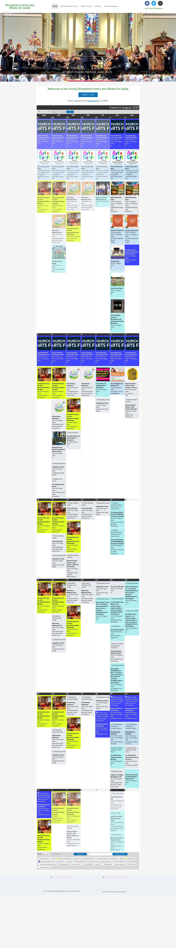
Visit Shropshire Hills (45, 867)
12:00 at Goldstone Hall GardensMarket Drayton (73, 568)
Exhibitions (114, 858)
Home (55, 6)
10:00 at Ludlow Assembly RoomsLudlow (117, 236)
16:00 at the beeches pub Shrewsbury (117, 656)
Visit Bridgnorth (107, 864)
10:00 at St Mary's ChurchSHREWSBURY (117, 388)
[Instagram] (160, 3)
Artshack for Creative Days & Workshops (87, 72)
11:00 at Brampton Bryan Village (131, 256)
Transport (97, 864)
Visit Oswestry (131, 864)
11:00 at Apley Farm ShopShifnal (58, 471)
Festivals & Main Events (69, 6)
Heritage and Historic (80, 861)
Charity (53, 858)
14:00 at (116, 264)
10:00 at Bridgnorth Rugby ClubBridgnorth (117, 204)
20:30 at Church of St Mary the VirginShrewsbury (117, 546)
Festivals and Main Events (47, 861)
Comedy (76, 858)
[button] (2, 47)
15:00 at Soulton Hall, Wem (132, 760)
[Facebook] (147, 3)
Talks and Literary (63, 864)
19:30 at (73, 441)
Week (43, 854)
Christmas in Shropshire (64, 858)
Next (47, 111)
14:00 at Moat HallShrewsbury (131, 411)
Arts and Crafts (44, 858)
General (69, 861)
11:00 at (58, 452)
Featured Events (131, 858)
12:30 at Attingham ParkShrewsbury (117, 612)
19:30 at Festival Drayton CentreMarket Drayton (117, 844)
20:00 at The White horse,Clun (58, 266)
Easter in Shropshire (103, 858)
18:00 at (102, 200)
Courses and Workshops (88, 858)
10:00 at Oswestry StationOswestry (117, 738)
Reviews (98, 6)
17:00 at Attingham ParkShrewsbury (117, 679)
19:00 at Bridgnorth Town (102, 729)
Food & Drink (60, 861)
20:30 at (117, 322)
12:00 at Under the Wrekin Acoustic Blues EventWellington (117, 823)
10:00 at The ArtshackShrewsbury (73, 234)
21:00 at (131, 779)
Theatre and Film (75, 864)
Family (121, 858)
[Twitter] (153, 3)
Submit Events (86, 6)
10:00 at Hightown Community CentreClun (44, 172)
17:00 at (131, 623)
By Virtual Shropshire (153, 8)
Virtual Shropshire (111, 6)
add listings (93, 101)
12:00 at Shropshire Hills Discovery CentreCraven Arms (117, 803)
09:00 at (43, 140)
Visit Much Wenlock (120, 864)
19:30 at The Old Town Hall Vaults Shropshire (58, 490)
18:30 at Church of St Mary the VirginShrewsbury (117, 519)
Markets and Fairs (93, 861)
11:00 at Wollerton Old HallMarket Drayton (73, 838)
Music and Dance (105, 861)
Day (47, 854)
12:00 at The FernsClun (131, 389)
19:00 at (116, 760)
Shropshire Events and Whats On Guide (19, 6)
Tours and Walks (87, 864)
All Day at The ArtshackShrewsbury (43, 204)
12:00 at (131, 595)
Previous (41, 111)
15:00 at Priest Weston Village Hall (117, 633)
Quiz (128, 861)
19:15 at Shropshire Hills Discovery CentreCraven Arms (117, 780)
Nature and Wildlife (119, 861)
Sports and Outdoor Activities (47, 864)
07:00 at (101, 388)
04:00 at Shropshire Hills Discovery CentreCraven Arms (57, 236)
